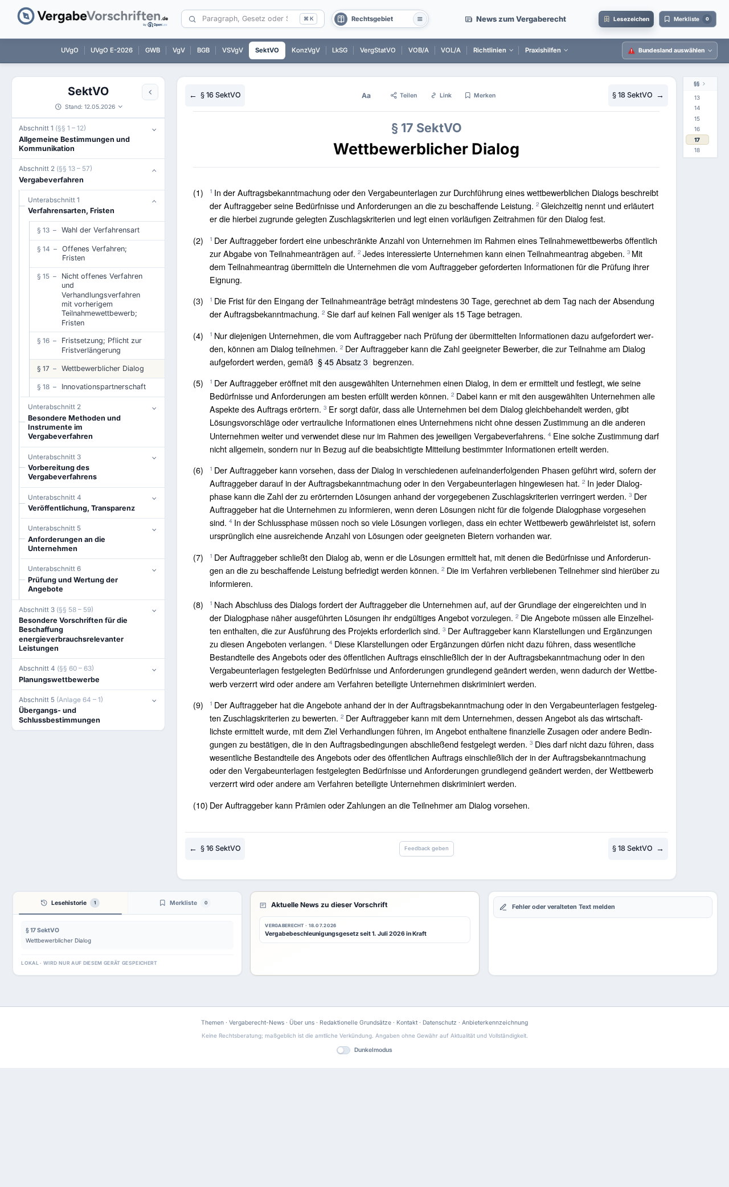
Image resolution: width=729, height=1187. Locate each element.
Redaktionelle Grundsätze (355, 1022)
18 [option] (697, 149)
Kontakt (406, 1022)
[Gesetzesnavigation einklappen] (150, 92)
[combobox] (248, 19)
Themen (212, 1022)
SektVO (88, 91)
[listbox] (700, 124)
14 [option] (697, 107)
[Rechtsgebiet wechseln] (420, 19)
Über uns (301, 1022)
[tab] (70, 903)
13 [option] (697, 97)
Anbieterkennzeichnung (495, 1022)
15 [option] (697, 118)
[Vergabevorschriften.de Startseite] (93, 19)
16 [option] (697, 128)
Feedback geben (426, 848)
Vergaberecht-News (256, 1022)
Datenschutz (440, 1022)
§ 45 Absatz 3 (343, 362)
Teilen (408, 95)
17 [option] (697, 139)
